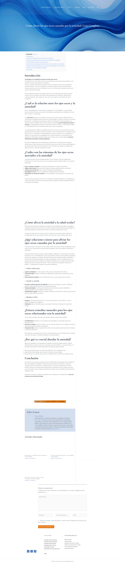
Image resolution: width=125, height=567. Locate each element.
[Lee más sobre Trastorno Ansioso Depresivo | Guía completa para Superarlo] (63, 446)
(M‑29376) (37, 420)
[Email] (28, 551)
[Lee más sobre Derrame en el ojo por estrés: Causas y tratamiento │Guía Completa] (37, 468)
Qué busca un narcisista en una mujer (73, 544)
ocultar (34, 54)
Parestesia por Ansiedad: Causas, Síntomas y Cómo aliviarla (36, 456)
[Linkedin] (35, 551)
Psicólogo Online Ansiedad (50, 540)
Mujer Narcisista (68, 539)
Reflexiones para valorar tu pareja (72, 543)
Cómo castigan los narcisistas (71, 546)
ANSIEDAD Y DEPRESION (30, 458)
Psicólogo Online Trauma (50, 545)
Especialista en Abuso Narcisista (52, 548)
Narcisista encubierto (69, 548)
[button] (51, 7)
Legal (45, 553)
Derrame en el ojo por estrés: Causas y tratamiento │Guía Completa (34, 478)
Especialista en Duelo (49, 547)
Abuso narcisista (68, 541)
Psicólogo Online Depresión (50, 541)
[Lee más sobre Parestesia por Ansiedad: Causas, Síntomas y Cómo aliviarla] (37, 446)
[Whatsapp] (31, 551)
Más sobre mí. (55, 428)
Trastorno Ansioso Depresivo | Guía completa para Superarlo (62, 456)
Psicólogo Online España (50, 543)
